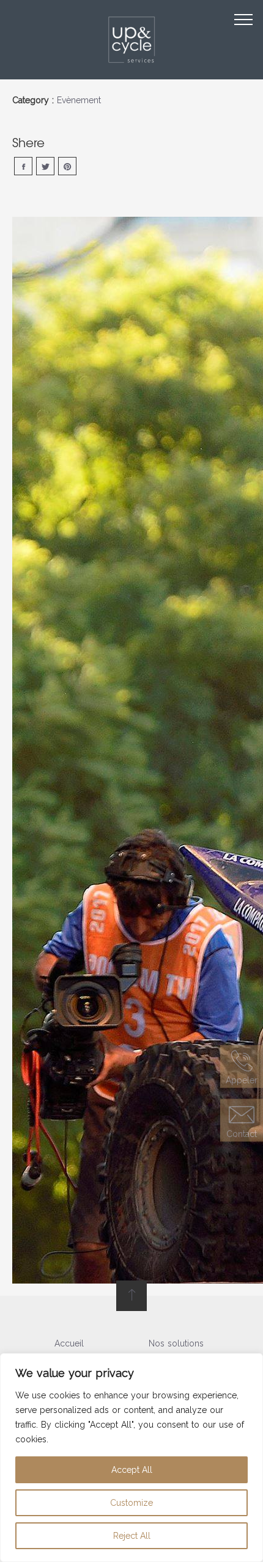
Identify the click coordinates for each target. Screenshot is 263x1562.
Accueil (69, 1343)
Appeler (241, 1080)
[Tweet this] (45, 166)
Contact (241, 1133)
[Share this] (23, 166)
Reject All (131, 1536)
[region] (131, 1457)
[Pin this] (67, 166)
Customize (131, 1503)
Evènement (79, 100)
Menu (243, 19)
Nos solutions (176, 1343)
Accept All (131, 1470)
